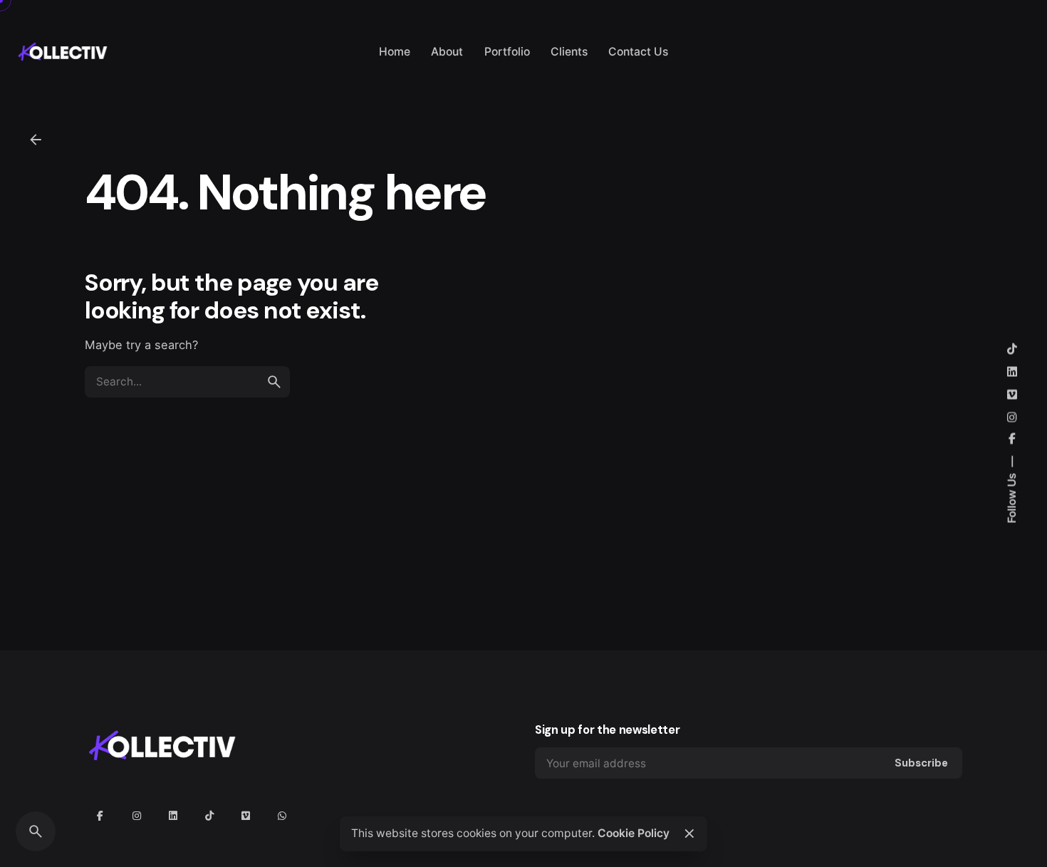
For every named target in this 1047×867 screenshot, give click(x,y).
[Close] (689, 833)
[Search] (36, 831)
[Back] (36, 140)
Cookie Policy (634, 833)
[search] (274, 382)
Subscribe (921, 763)
